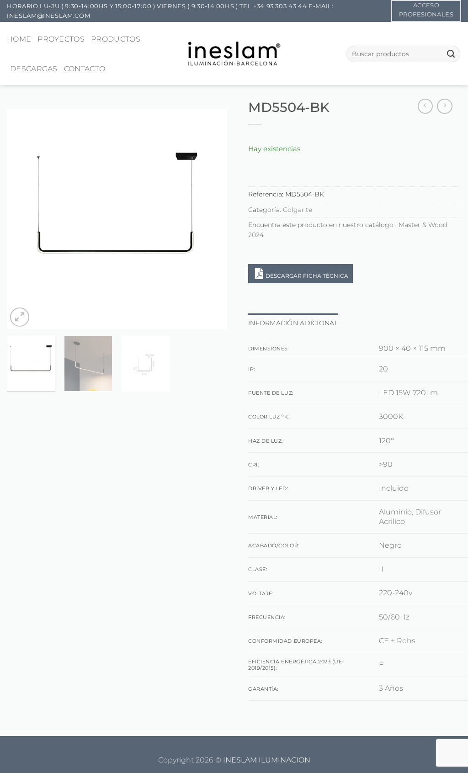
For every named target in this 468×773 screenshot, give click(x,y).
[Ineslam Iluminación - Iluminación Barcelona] (234, 53)
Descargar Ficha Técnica (307, 275)
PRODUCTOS (115, 39)
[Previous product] (444, 106)
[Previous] (23, 219)
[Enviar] (450, 54)
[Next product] (425, 106)
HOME (19, 39)
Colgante (297, 209)
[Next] (211, 219)
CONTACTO (85, 68)
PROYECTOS (61, 39)
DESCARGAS (34, 68)
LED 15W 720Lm (408, 392)
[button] (19, 317)
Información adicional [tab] (293, 323)
